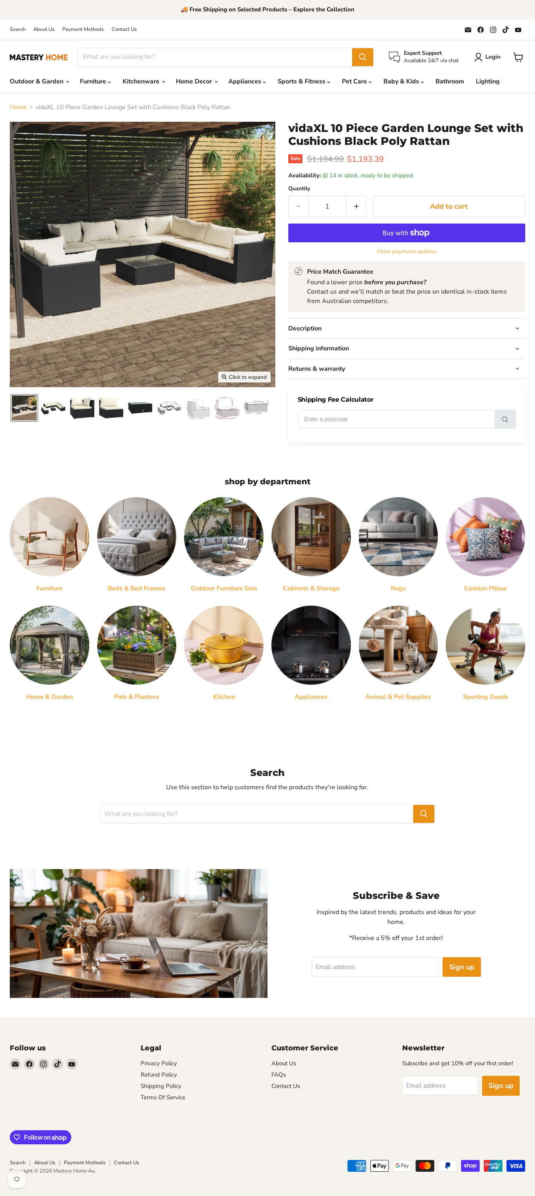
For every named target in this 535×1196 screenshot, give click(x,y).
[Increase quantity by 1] (357, 206)
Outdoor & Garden (37, 81)
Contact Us (124, 29)
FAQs (278, 1075)
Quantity (299, 189)
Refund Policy (159, 1075)
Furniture (94, 81)
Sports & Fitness (302, 81)
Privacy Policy (159, 1063)
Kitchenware (142, 81)
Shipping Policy (161, 1086)
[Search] (362, 57)
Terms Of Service (163, 1097)
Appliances (245, 81)
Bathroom (450, 81)
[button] (24, 408)
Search (17, 29)
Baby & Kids (402, 81)
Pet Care (355, 81)
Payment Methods (83, 29)
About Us (43, 29)
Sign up (461, 967)
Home (18, 107)
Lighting (488, 81)
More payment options (406, 251)
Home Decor (194, 81)
